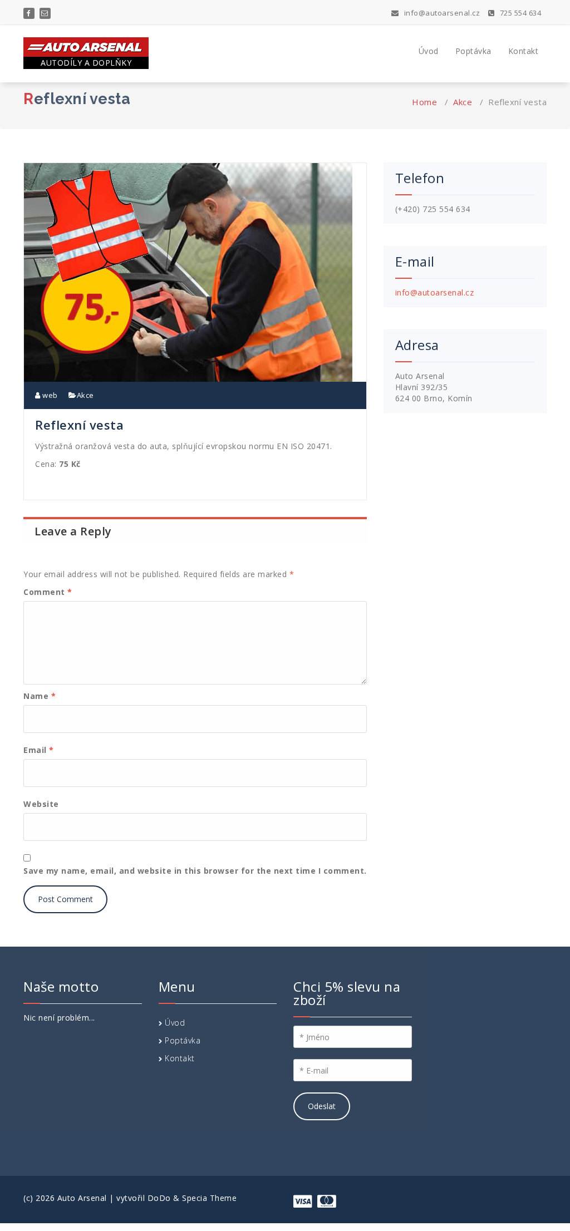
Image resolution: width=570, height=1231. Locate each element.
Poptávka (473, 51)
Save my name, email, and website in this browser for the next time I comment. (195, 870)
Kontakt (523, 51)
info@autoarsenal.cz (441, 13)
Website (41, 804)
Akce (462, 101)
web (49, 395)
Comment (47, 592)
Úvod (429, 51)
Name (39, 696)
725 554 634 (519, 13)
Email (38, 750)
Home (424, 101)
